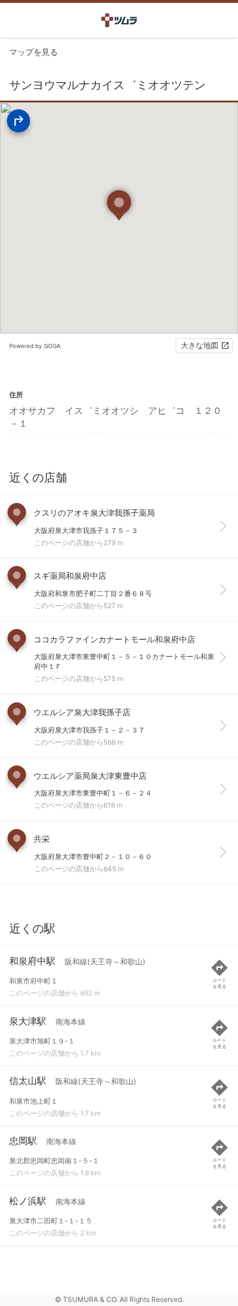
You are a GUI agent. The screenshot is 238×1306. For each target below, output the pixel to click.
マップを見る (33, 52)
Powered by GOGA (35, 345)
